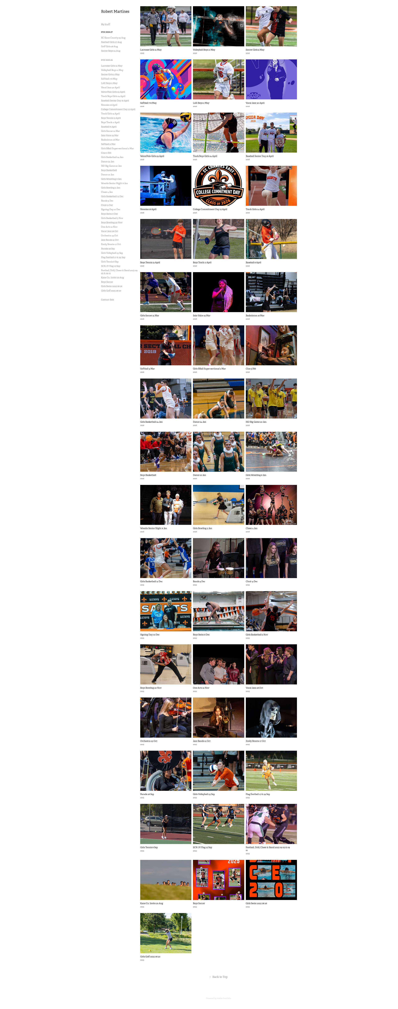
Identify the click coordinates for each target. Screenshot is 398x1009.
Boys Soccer (107, 282)
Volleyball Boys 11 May (112, 70)
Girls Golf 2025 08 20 (111, 290)
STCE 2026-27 (107, 32)
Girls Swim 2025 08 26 (111, 286)
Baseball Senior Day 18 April (115, 100)
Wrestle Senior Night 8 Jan (114, 183)
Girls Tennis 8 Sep (109, 261)
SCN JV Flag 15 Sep (110, 266)
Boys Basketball (109, 170)
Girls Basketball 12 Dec (112, 196)
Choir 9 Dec (107, 205)
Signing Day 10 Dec (110, 209)
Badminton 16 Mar (110, 139)
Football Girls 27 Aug (111, 42)
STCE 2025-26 (107, 60)
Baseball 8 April (108, 126)
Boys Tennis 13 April (111, 118)
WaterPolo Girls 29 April (113, 92)
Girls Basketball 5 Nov (112, 218)
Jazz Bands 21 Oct (110, 240)
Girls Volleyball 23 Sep (112, 253)
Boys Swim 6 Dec (109, 213)
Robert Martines (115, 11)
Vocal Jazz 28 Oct (109, 231)
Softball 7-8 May (109, 78)
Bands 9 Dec (107, 200)
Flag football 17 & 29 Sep (113, 257)
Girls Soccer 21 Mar (110, 131)
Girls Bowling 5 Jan (110, 187)
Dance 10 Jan (107, 174)
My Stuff (105, 24)
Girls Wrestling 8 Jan (111, 179)
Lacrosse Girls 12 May (111, 65)
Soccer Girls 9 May (110, 74)
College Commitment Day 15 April (118, 109)
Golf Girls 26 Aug (109, 46)
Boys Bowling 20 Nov (111, 222)
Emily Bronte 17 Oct (111, 244)
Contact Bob (107, 299)
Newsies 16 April (109, 105)
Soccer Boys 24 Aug (110, 50)
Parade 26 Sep (108, 248)
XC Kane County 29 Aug (113, 37)
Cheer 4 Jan (107, 192)
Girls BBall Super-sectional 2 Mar (117, 148)
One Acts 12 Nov (109, 227)
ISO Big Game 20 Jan (111, 166)
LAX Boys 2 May (109, 83)
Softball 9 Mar (108, 144)
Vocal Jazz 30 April (110, 87)
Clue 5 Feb (106, 152)
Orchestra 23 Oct (109, 235)
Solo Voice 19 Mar (109, 135)
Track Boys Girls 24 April (113, 96)
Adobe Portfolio (224, 998)
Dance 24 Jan (107, 161)
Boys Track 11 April (110, 122)
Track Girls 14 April (110, 113)
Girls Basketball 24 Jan (112, 157)
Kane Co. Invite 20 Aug (112, 277)
